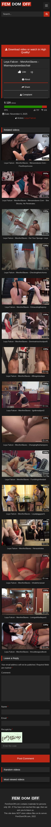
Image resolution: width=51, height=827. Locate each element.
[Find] (47, 14)
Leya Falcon (30, 118)
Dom (16, 4)
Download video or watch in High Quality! (26, 51)
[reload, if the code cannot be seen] (11, 742)
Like (24, 72)
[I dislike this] (32, 72)
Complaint (27, 95)
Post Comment (25, 758)
